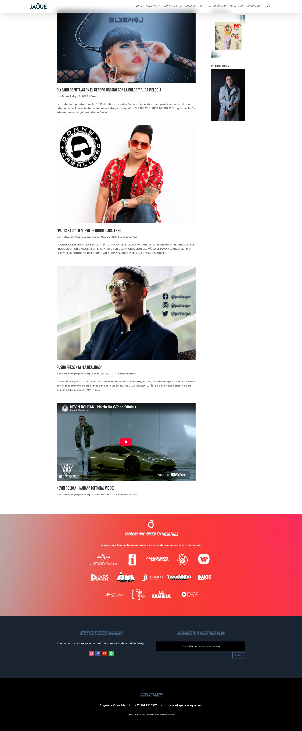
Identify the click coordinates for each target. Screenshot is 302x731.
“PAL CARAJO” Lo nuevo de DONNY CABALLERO (89, 231)
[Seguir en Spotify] (111, 653)
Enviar (239, 655)
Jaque (65, 96)
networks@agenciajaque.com (80, 237)
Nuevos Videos (128, 494)
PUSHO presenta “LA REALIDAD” (79, 367)
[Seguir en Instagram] (91, 653)
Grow (93, 96)
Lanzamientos (128, 237)
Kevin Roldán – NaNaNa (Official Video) (85, 488)
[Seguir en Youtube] (104, 653)
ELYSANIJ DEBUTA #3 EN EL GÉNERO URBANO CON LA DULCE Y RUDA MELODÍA (109, 90)
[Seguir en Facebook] (97, 653)
